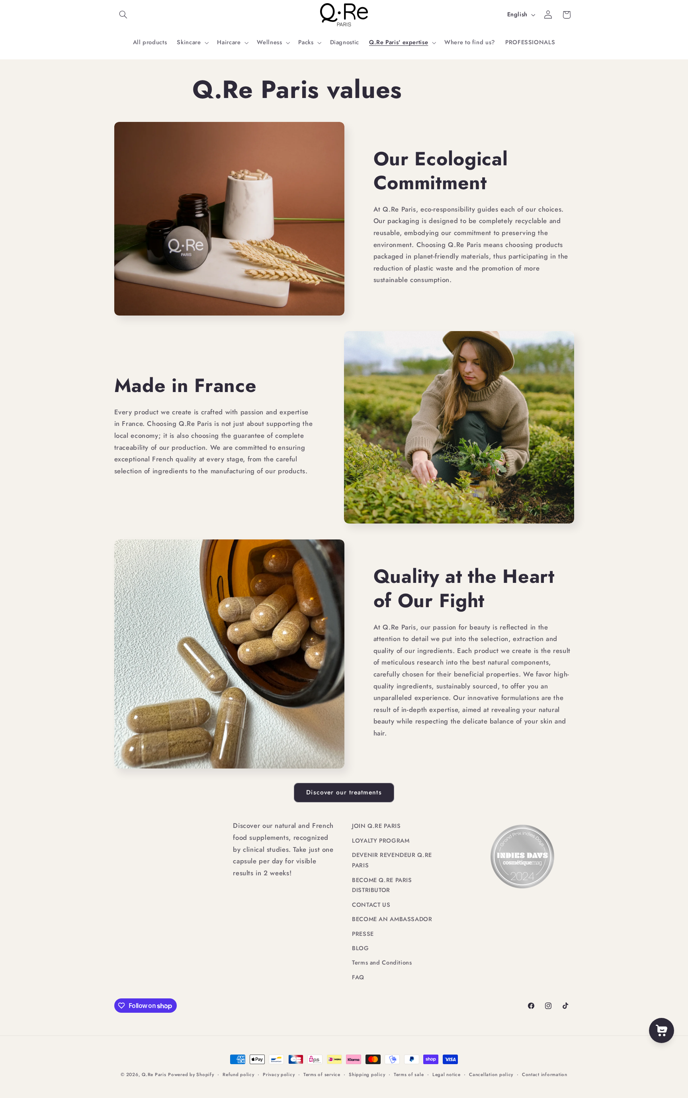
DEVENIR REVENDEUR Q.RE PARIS (392, 860)
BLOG (360, 948)
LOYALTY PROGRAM (380, 840)
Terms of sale (409, 1074)
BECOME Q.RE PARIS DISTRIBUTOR (382, 885)
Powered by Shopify (191, 1074)
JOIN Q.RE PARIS (376, 826)
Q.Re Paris (154, 1074)
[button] (123, 15)
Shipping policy (367, 1074)
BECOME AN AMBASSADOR (392, 919)
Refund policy (238, 1074)
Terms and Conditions (382, 962)
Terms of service (321, 1074)
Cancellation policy (491, 1074)
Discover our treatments (343, 792)
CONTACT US (371, 904)
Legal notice (446, 1074)
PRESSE (363, 933)
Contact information (544, 1074)
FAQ (358, 977)
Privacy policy (279, 1074)
